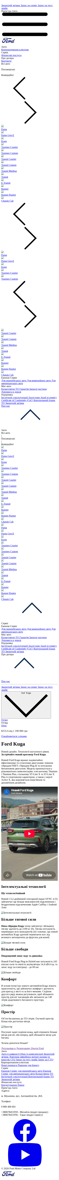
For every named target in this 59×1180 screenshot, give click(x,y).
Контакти (6, 61)
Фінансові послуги (11, 55)
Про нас (5, 406)
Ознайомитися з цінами (14, 736)
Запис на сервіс (29, 5)
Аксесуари (34, 397)
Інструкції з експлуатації (14, 397)
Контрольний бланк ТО (41, 1076)
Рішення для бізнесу (28, 1065)
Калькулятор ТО (10, 389)
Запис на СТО (45, 1059)
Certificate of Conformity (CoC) (17, 400)
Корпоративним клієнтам (15, 49)
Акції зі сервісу (48, 397)
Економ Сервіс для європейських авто (22, 1071)
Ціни (4, 725)
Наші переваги (9, 1065)
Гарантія (24, 389)
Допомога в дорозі (11, 392)
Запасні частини (38, 389)
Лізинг (21, 1085)
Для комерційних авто (39, 380)
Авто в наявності (10, 1054)
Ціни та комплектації (32, 1054)
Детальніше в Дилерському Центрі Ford (22, 1048)
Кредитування (9, 1085)
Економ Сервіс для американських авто (26, 1072)
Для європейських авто (14, 380)
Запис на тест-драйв (27, 1059)
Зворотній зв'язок (11, 5)
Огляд (4, 720)
